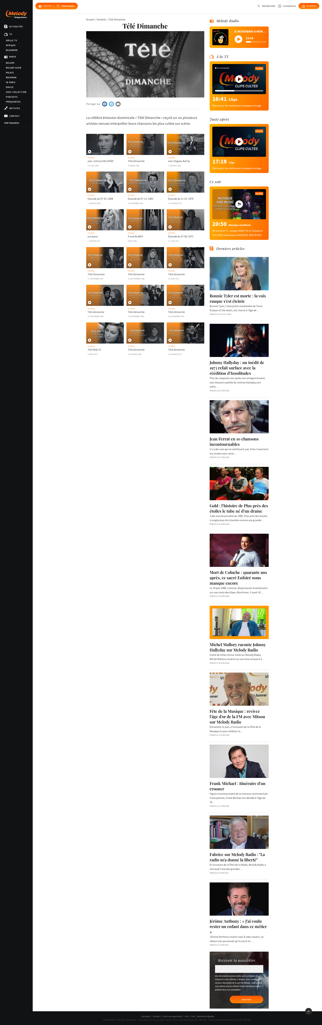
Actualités (16, 26)
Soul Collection (16, 92)
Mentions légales (205, 1016)
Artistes (14, 108)
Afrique (11, 45)
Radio (12, 56)
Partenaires (11, 123)
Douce (10, 87)
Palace (10, 72)
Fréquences (13, 101)
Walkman (11, 77)
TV (10, 34)
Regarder (12, 50)
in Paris (10, 82)
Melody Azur (13, 67)
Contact (14, 116)
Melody (10, 62)
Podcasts (12, 96)
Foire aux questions (172, 1016)
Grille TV (11, 40)
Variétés (101, 19)
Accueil (90, 19)
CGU (186, 1016)
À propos (145, 1016)
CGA (193, 1016)
